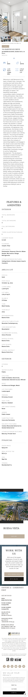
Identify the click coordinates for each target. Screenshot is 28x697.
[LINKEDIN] (12, 666)
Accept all (14, 692)
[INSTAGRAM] (8, 666)
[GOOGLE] (23, 666)
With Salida (14, 579)
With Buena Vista (14, 574)
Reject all (14, 685)
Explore (14, 536)
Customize (14, 689)
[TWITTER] (19, 666)
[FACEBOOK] (4, 666)
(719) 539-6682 (5, 604)
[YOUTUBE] (16, 666)
